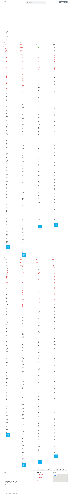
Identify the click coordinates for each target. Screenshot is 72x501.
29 (63, 469)
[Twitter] (11, 489)
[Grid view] (4, 34)
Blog (45, 28)
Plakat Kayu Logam (38, 59)
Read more (8, 247)
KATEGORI (34, 28)
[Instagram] (11, 490)
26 (54, 469)
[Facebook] (11, 487)
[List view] (5, 34)
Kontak (40, 28)
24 (48, 469)
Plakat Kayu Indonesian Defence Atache (23, 300)
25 (51, 469)
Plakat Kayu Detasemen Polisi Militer (7, 82)
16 (6, 39)
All (6, 40)
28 (60, 469)
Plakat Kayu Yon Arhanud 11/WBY (39, 66)
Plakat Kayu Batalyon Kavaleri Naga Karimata (23, 87)
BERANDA (28, 28)
